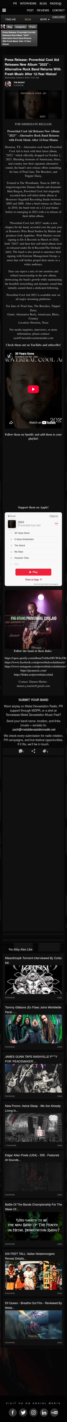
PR (15, 3)
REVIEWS (43, 10)
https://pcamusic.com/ (33, 670)
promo (32, 26)
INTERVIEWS (28, 3)
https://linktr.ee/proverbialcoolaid (33, 674)
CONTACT (58, 10)
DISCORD (59, 17)
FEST (30, 10)
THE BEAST (19, 82)
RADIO (54, 3)
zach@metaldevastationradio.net (33, 729)
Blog (9, 26)
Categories (20, 26)
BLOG (43, 3)
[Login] (59, 3)
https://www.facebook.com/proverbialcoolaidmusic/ (35, 662)
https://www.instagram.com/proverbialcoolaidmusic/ (35, 666)
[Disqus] (33, 802)
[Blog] (4, 50)
